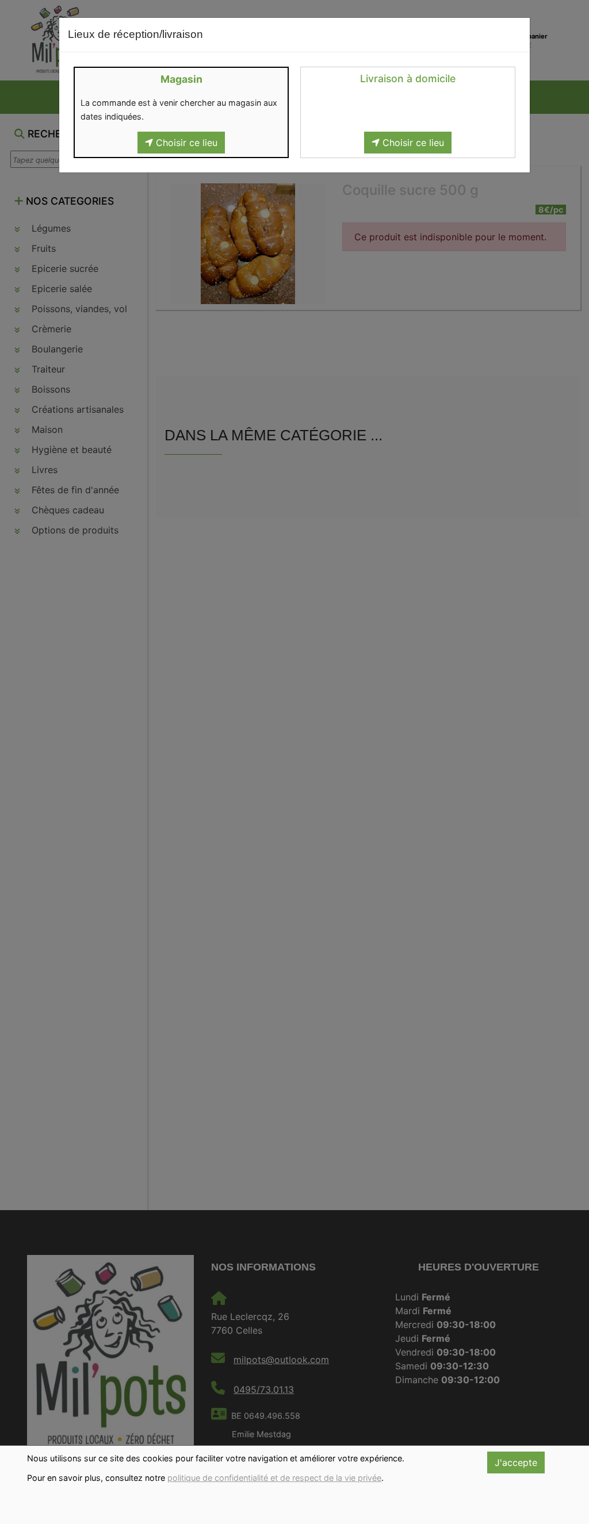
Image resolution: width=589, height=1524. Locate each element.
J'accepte (516, 1462)
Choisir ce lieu (185, 142)
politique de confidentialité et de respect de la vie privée (274, 1478)
